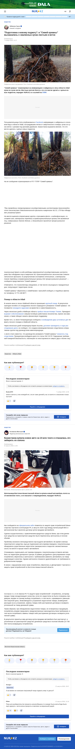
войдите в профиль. (59, 386)
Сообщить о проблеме (47, 739)
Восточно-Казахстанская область (15, 646)
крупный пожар (51, 303)
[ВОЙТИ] (70, 11)
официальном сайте (26, 525)
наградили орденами (21, 308)
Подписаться (63, 630)
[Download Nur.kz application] (37, 4)
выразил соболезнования (14, 314)
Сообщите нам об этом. (33, 345)
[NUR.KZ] (37, 11)
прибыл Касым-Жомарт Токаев (49, 311)
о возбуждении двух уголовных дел (54, 320)
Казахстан (8, 354)
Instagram (63, 417)
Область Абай (17, 354)
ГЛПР (44, 92)
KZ (65, 11)
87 (9, 661)
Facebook (39, 122)
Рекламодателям (64, 739)
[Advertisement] (37, 107)
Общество (7, 22)
